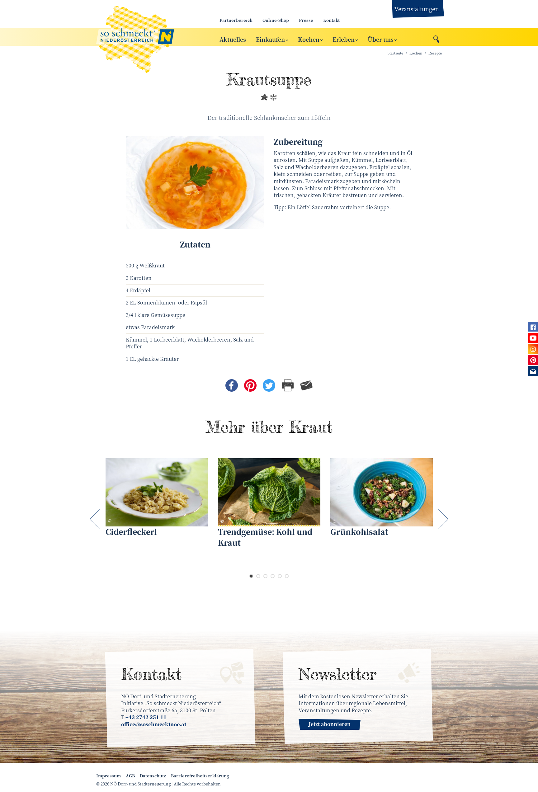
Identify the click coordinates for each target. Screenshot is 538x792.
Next (442, 519)
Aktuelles (232, 39)
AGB (130, 776)
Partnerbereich (235, 20)
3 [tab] (265, 576)
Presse (306, 20)
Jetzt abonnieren (330, 724)
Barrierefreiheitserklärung (200, 776)
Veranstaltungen (416, 9)
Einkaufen (270, 39)
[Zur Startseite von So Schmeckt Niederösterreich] (151, 37)
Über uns (381, 39)
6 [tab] (287, 576)
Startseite (395, 53)
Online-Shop (275, 20)
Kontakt (331, 20)
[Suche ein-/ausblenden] (436, 37)
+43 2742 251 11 (146, 717)
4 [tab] (273, 576)
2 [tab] (258, 576)
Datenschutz (153, 776)
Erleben (344, 39)
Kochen (308, 39)
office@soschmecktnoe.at (153, 724)
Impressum (108, 776)
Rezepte (435, 53)
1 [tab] (251, 576)
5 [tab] (280, 576)
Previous (96, 519)
